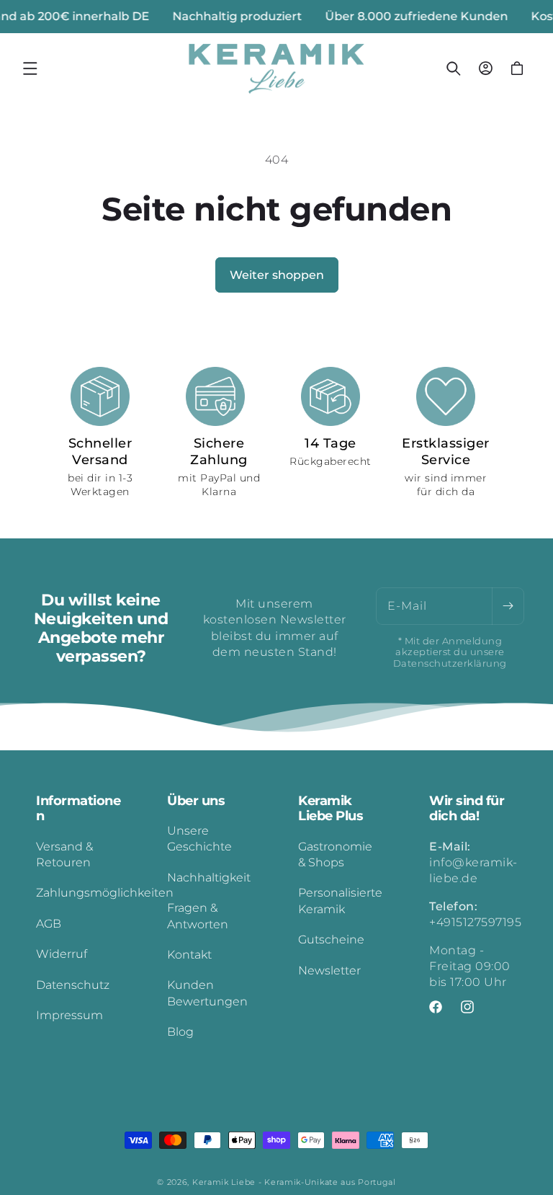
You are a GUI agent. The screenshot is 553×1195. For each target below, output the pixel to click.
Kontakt (189, 954)
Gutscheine (331, 939)
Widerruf (61, 954)
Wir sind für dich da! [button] (466, 809)
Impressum (69, 1015)
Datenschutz (72, 985)
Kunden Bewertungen (207, 993)
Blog (180, 1032)
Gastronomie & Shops (335, 854)
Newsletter (329, 970)
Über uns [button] (196, 801)
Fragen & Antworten (197, 915)
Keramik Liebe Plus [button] (330, 809)
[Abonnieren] (507, 606)
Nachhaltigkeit (209, 877)
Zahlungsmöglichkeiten (105, 892)
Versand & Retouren (64, 854)
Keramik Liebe (224, 1182)
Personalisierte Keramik (340, 900)
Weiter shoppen (277, 275)
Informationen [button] (78, 809)
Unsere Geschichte (199, 838)
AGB (48, 923)
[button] (30, 68)
